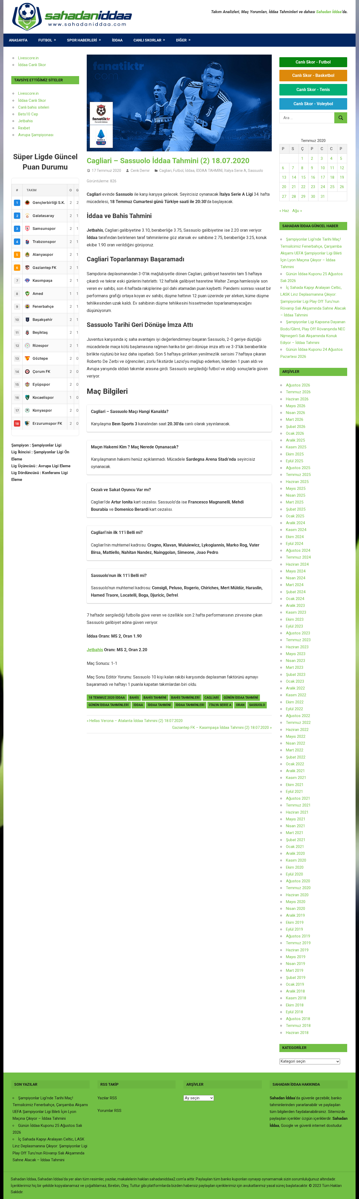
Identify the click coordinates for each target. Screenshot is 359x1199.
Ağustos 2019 (298, 936)
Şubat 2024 (295, 592)
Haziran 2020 (297, 895)
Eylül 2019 (294, 929)
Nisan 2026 (295, 412)
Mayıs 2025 (295, 488)
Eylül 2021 (294, 791)
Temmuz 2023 (298, 640)
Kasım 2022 (296, 695)
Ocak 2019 (295, 984)
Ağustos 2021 (298, 798)
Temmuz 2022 (298, 722)
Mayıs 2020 (295, 901)
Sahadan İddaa (329, 11)
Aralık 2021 (295, 770)
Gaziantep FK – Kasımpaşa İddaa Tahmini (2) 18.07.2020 (220, 727)
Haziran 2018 (297, 1032)
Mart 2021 (294, 832)
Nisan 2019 (295, 963)
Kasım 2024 (296, 529)
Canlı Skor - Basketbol (313, 75)
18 (332, 177)
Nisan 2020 (295, 908)
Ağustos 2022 (298, 715)
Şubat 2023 (295, 674)
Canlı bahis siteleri (33, 107)
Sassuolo (255, 170)
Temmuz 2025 (298, 474)
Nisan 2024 (295, 578)
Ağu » (297, 210)
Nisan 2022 (295, 743)
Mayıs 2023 (295, 653)
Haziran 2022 (297, 729)
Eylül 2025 (294, 461)
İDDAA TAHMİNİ (209, 170)
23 (313, 186)
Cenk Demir (140, 170)
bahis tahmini (154, 697)
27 (284, 196)
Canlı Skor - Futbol (313, 62)
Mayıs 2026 (295, 406)
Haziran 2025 (297, 481)
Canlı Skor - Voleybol (313, 103)
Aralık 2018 (295, 991)
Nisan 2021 (295, 826)
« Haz (284, 210)
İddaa (117, 40)
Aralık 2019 (295, 915)
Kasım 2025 (296, 447)
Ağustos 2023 (298, 633)
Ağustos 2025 (298, 467)
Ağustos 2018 (298, 1018)
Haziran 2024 (297, 564)
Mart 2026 (294, 419)
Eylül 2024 (294, 543)
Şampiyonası (41, 134)
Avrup (23, 134)
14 (294, 177)
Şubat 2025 (295, 509)
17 (323, 177)
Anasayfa (18, 40)
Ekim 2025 (295, 454)
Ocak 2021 (295, 846)
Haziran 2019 (297, 950)
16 (313, 177)
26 (342, 186)
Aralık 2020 (295, 853)
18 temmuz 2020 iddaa (107, 697)
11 (332, 168)
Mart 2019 (294, 970)
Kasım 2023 (296, 612)
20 (284, 186)
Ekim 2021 (295, 784)
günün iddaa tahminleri (109, 705)
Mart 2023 (294, 667)
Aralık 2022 (295, 688)
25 (332, 186)
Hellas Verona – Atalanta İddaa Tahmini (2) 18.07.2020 (136, 720)
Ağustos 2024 (298, 550)
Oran (240, 705)
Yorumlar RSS (109, 1110)
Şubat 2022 (295, 757)
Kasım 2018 (296, 998)
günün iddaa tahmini (241, 697)
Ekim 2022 (295, 702)
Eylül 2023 (294, 626)
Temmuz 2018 (298, 1025)
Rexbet (24, 128)
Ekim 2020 (295, 867)
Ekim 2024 (295, 536)
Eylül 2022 (294, 709)
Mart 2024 (294, 584)
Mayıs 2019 (295, 956)
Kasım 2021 (296, 777)
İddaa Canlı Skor (32, 64)
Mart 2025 (294, 502)
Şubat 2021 (295, 839)
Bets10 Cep (28, 114)
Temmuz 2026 (298, 392)
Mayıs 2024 (295, 571)
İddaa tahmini (159, 705)
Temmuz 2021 (298, 805)
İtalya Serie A (235, 170)
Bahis (134, 697)
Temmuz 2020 (298, 887)
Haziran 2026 (297, 399)
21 (294, 186)
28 (294, 196)
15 (303, 177)
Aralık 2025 (295, 440)
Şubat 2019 (295, 977)
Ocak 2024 (295, 598)
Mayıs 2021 (295, 819)
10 (323, 168)
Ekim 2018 (295, 1005)
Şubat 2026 (295, 426)
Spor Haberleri (82, 40)
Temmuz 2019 (298, 943)
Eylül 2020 (294, 874)
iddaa (138, 705)
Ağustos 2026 (298, 385)
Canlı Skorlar (147, 40)
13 (284, 177)
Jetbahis (95, 649)
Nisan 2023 (295, 660)
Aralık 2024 (295, 523)
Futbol (45, 40)
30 (313, 196)
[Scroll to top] (350, 1190)
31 (323, 196)
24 (323, 186)
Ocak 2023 (295, 681)
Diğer (181, 40)
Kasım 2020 (296, 860)
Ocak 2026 (295, 433)
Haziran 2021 (297, 812)
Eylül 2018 (294, 1012)
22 (303, 186)
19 (342, 177)
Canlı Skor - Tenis (313, 89)
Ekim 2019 (295, 922)
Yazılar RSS (107, 1098)
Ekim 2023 (295, 619)
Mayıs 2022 (295, 736)
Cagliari (165, 170)
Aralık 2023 (295, 605)
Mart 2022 (294, 750)
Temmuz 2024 (298, 557)
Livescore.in (28, 58)
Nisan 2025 (295, 495)
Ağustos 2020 (298, 881)
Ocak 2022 (295, 764)
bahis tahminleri (185, 697)
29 (303, 196)
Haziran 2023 (297, 647)
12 (342, 168)
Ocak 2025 (295, 516)
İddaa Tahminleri (190, 705)
